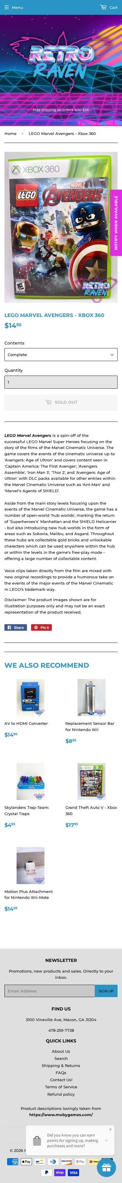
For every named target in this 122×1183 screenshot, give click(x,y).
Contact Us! (61, 1079)
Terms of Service (61, 1086)
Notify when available (115, 222)
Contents (14, 343)
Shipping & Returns (61, 1065)
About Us (61, 1051)
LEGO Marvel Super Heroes (53, 441)
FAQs (61, 1072)
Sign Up (106, 991)
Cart (113, 7)
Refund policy (61, 1094)
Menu (17, 7)
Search (61, 1058)
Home (10, 133)
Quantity (13, 370)
